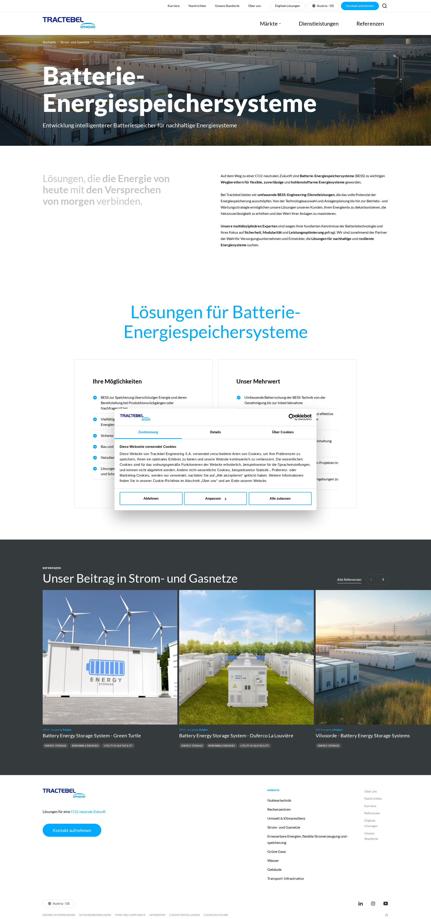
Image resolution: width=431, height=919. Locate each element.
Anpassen (213, 498)
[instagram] (373, 903)
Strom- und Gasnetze (74, 42)
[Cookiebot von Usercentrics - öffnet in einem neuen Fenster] (292, 417)
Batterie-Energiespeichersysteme (117, 42)
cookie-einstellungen (184, 914)
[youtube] (385, 903)
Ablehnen (150, 498)
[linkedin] (360, 903)
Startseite (49, 42)
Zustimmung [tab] (148, 432)
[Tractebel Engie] (69, 23)
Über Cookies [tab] (283, 432)
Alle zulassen (280, 498)
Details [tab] (215, 432)
